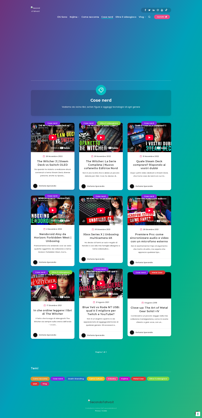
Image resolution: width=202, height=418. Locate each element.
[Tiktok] (166, 10)
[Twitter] (149, 10)
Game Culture (96, 379)
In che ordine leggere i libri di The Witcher (52, 312)
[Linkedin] (154, 10)
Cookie (104, 411)
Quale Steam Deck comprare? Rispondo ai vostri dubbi (149, 165)
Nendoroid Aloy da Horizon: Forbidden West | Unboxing (52, 238)
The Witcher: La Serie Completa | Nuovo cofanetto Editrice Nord (101, 165)
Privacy (98, 411)
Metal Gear (157, 272)
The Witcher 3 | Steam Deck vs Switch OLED (52, 163)
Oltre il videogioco (125, 17)
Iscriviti (161, 17)
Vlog (141, 17)
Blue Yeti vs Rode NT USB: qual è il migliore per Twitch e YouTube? (100, 311)
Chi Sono (62, 17)
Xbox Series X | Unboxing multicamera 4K (101, 236)
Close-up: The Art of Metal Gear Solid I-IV (149, 309)
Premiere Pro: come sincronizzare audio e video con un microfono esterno (149, 238)
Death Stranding (76, 379)
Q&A (35, 384)
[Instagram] (158, 10)
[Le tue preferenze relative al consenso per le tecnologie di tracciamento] (198, 414)
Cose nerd (107, 17)
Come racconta (90, 17)
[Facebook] (145, 10)
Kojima (73, 17)
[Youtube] (162, 10)
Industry (112, 379)
